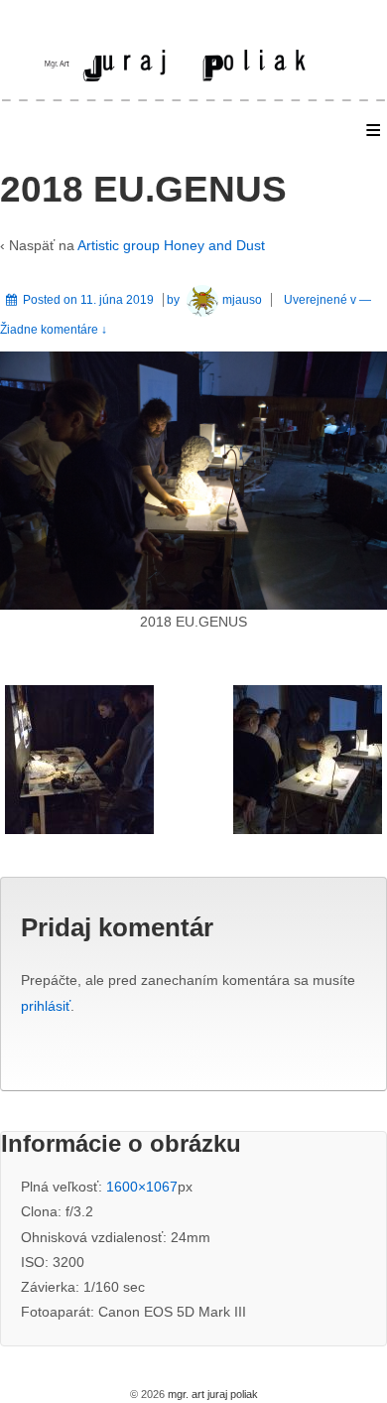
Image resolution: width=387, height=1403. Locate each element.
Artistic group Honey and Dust (171, 245)
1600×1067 (142, 1186)
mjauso (242, 300)
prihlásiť (45, 1006)
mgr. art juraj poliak (211, 1394)
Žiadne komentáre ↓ (53, 330)
